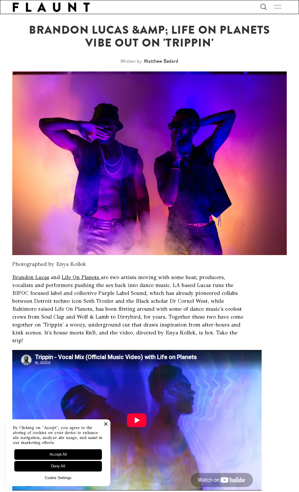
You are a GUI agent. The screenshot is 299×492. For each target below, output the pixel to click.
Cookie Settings (58, 478)
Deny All (58, 466)
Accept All (58, 454)
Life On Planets (81, 277)
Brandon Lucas (30, 277)
